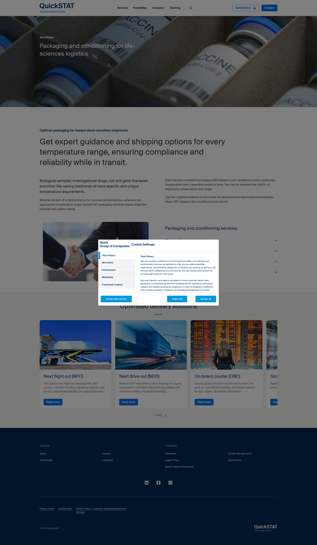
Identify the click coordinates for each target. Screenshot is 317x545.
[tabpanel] (178, 287)
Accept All (206, 298)
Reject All (177, 298)
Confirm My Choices (116, 298)
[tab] (117, 255)
